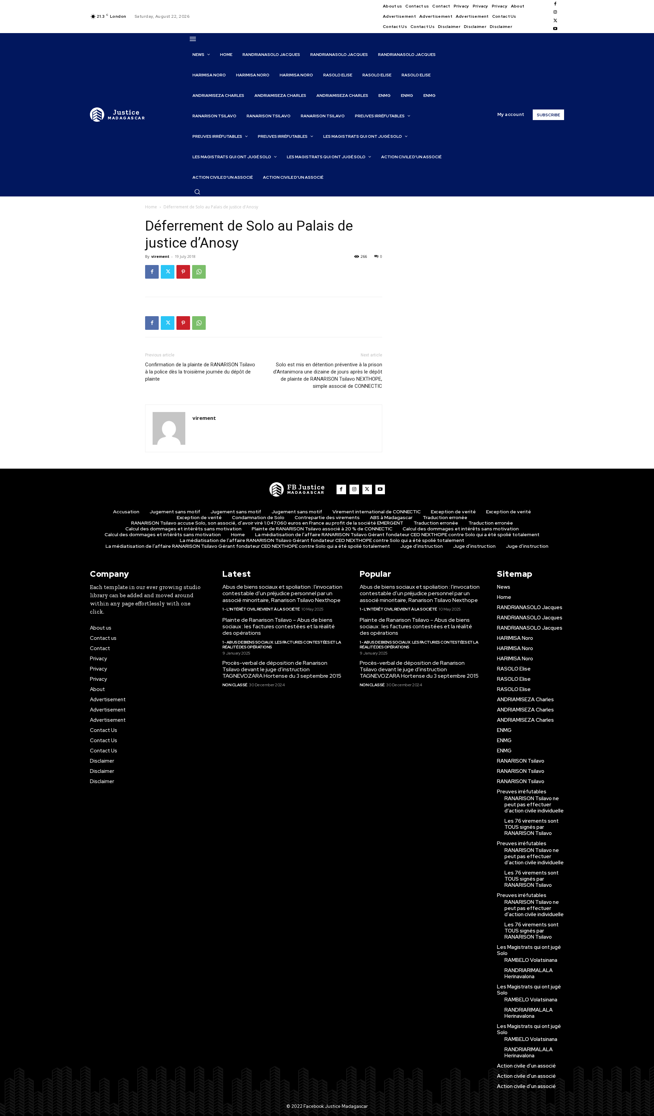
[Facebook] (555, 4)
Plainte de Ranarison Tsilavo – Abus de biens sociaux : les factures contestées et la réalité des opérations (278, 626)
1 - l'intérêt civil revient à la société (261, 609)
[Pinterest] (183, 272)
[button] (197, 192)
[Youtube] (555, 29)
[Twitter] (555, 21)
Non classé (234, 685)
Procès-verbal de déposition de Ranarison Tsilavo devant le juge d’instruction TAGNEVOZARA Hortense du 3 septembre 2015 (281, 669)
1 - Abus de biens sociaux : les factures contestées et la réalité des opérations (281, 645)
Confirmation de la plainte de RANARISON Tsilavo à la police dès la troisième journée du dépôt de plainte (200, 372)
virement (160, 256)
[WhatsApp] (199, 272)
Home (151, 207)
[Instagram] (555, 12)
